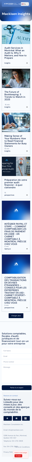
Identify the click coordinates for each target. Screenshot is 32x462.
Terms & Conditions (22, 447)
